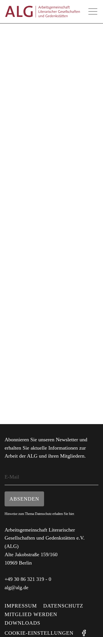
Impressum (21, 605)
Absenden (24, 499)
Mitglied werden (31, 614)
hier (71, 514)
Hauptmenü (92, 11)
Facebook (84, 633)
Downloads (22, 623)
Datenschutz (63, 605)
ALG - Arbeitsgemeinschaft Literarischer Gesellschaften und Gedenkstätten (42, 11)
